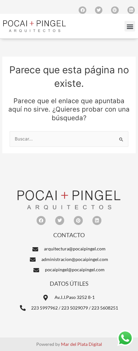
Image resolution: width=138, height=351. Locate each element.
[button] (130, 26)
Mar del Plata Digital (81, 344)
